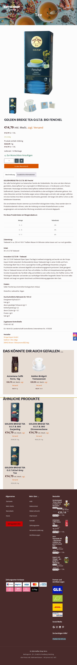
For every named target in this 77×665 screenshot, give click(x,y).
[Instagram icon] (75, 334)
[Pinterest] (63, 628)
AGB (30, 501)
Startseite (9, 501)
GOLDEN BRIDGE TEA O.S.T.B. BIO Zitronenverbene (39, 426)
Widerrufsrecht (34, 511)
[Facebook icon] (75, 338)
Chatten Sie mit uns (59, 639)
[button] (18, 155)
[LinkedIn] (60, 628)
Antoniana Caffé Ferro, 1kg (15, 377)
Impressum (33, 516)
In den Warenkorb (21, 166)
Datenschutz (33, 506)
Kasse (8, 516)
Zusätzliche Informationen (26, 175)
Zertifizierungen (34, 535)
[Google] (54, 628)
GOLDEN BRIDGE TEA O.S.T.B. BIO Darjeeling (15, 426)
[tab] (10, 174)
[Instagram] (57, 628)
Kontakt (32, 521)
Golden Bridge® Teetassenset (39, 377)
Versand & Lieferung (36, 530)
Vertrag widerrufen (14, 524)
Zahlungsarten (34, 525)
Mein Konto (10, 506)
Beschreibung (10, 175)
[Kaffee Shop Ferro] (11, 8)
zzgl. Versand (35, 127)
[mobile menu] (73, 7)
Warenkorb (9, 511)
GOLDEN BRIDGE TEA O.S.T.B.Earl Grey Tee (15, 470)
